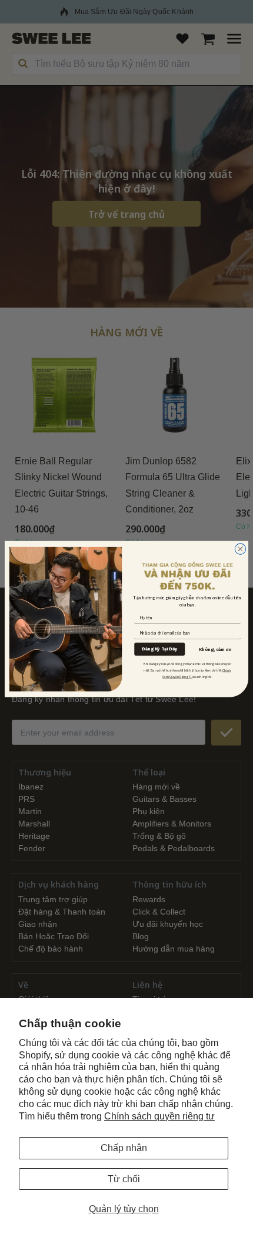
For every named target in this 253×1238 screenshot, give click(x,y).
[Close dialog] (240, 549)
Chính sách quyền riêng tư (159, 1116)
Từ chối (124, 1179)
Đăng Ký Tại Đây (159, 649)
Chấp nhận (124, 1148)
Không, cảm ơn (215, 649)
